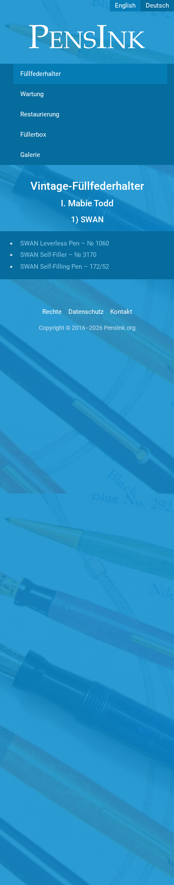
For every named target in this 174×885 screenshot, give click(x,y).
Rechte (52, 312)
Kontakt (121, 312)
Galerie (30, 155)
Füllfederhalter (40, 74)
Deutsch (157, 5)
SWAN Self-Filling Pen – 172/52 (64, 266)
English (125, 5)
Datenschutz (85, 312)
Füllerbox (33, 134)
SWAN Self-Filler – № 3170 (58, 255)
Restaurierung (39, 114)
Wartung (32, 94)
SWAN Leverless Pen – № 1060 (64, 243)
